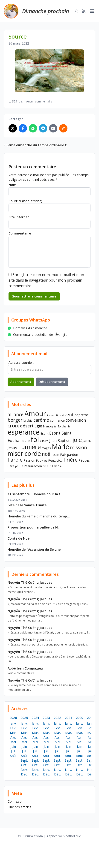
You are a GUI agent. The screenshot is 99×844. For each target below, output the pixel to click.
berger (15, 420)
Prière (71, 459)
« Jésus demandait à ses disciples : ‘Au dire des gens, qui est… (48, 604)
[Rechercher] (76, 11)
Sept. (24, 760)
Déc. (24, 774)
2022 (57, 717)
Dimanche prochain (45, 11)
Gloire (44, 441)
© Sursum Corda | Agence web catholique (49, 836)
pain (56, 454)
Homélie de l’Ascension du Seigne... (35, 549)
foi (35, 439)
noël (47, 454)
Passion (29, 460)
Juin (13, 746)
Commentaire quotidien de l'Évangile (40, 334)
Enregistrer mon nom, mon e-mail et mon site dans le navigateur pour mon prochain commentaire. (46, 280)
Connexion (15, 801)
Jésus (12, 447)
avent (68, 414)
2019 (90, 717)
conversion (76, 420)
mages (46, 448)
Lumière (29, 447)
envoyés (51, 426)
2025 (24, 717)
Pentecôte (55, 460)
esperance (24, 431)
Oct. (24, 765)
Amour (35, 413)
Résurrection (33, 466)
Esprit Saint (60, 433)
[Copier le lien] (63, 128)
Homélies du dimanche (30, 328)
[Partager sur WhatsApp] (33, 128)
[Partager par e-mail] (53, 128)
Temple (57, 466)
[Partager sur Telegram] (43, 128)
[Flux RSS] (84, 11)
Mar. (13, 732)
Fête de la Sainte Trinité (27, 505)
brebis (27, 420)
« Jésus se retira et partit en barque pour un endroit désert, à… (48, 644)
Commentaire (20, 233)
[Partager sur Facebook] (23, 128)
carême (41, 420)
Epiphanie (64, 426)
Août (13, 756)
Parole (15, 459)
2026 (13, 717)
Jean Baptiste (60, 440)
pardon (72, 454)
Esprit (44, 433)
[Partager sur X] (13, 128)
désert (27, 426)
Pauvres (41, 460)
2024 (35, 717)
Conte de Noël (19, 538)
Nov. (24, 769)
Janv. (13, 723)
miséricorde (24, 453)
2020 (79, 717)
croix (13, 425)
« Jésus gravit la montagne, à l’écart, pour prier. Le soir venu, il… (49, 632)
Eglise (40, 426)
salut (47, 465)
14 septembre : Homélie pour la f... (35, 494)
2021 (68, 717)
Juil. (13, 751)
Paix (63, 454)
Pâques (84, 460)
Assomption (54, 415)
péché (19, 466)
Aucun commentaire (39, 101)
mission (78, 447)
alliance (15, 414)
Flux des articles (19, 807)
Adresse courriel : (21, 362)
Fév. (13, 728)
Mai (13, 742)
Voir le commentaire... (22, 673)
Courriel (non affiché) (25, 201)
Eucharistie (19, 440)
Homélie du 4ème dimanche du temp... (39, 516)
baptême (82, 414)
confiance (57, 420)
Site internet (19, 217)
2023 (46, 717)
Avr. (13, 737)
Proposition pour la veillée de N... (34, 527)
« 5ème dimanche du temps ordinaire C (35, 145)
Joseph (87, 441)
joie (77, 440)
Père (11, 466)
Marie (60, 446)
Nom (12, 185)
